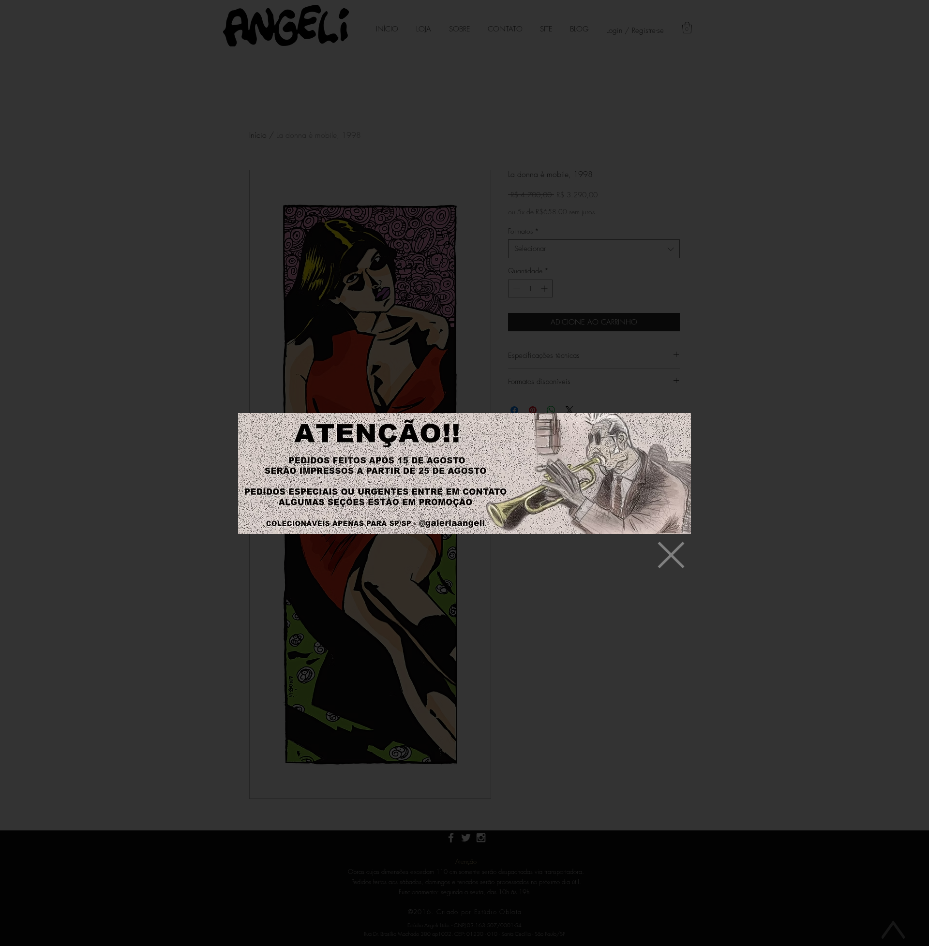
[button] (671, 555)
